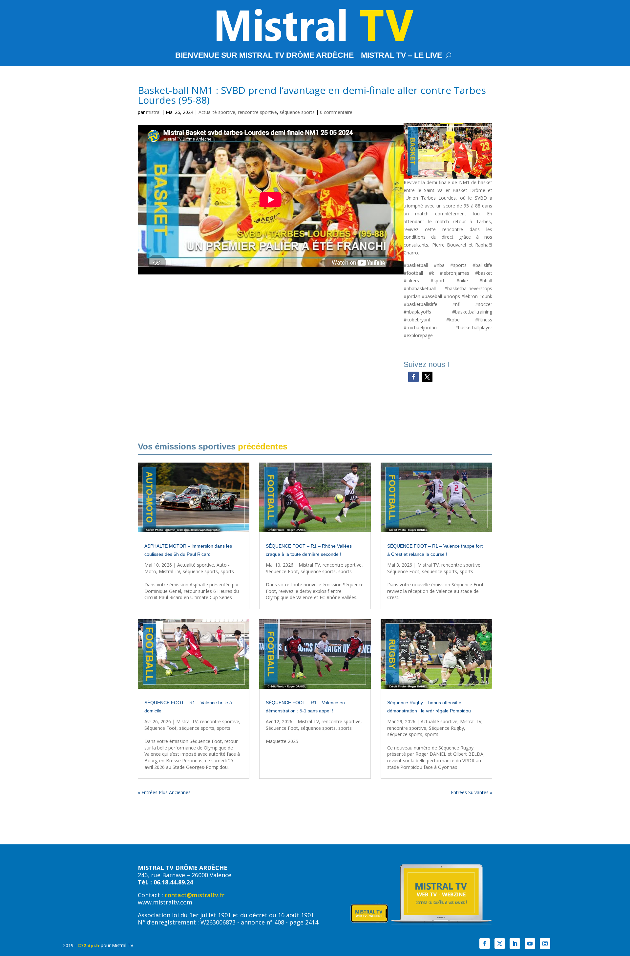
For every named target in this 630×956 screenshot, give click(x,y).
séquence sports (297, 112)
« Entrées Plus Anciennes (164, 792)
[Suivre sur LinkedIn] (515, 943)
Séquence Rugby (446, 728)
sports (227, 571)
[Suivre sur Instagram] (545, 943)
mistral (153, 112)
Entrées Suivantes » (471, 792)
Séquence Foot (282, 571)
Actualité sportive (217, 112)
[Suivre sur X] (427, 377)
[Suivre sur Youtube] (530, 943)
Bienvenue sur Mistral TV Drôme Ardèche (264, 56)
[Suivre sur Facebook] (413, 377)
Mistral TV (169, 571)
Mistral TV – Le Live (401, 56)
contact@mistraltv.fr (194, 895)
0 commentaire (336, 112)
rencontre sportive (257, 112)
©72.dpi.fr (88, 945)
